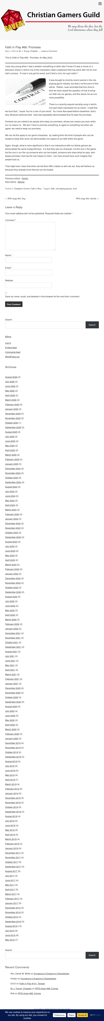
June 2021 (10, 660)
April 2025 (10, 450)
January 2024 (11, 518)
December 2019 (13, 743)
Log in (8, 343)
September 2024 (13, 482)
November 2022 (13, 582)
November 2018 (13, 802)
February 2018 (12, 843)
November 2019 (13, 747)
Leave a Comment (49, 51)
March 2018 (11, 839)
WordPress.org (12, 356)
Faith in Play (36, 188)
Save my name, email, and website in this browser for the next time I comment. (42, 296)
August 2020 (11, 706)
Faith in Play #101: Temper (32, 983)
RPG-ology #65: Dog (15, 198)
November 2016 (13, 912)
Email (8, 267)
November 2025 (13, 418)
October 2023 (11, 532)
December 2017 (13, 852)
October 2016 (11, 916)
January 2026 (11, 409)
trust (75, 188)
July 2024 (9, 491)
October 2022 (11, 587)
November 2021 (13, 637)
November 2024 (13, 473)
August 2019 (11, 761)
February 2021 (12, 679)
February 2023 (12, 569)
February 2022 (12, 624)
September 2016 (13, 921)
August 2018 (11, 816)
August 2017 (11, 871)
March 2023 (11, 564)
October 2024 (11, 477)
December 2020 (13, 688)
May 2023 (10, 555)
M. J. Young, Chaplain (21, 988)
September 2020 (13, 701)
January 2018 (11, 848)
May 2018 (10, 830)
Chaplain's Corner (22, 188)
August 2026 (11, 377)
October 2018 (11, 807)
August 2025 (11, 431)
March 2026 (11, 399)
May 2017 (10, 884)
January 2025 (11, 463)
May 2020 (10, 720)
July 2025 (9, 436)
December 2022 (13, 578)
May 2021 (10, 665)
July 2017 (9, 875)
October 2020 (11, 697)
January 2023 (11, 573)
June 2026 (10, 386)
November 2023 (13, 528)
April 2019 (10, 779)
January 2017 (11, 903)
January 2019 (11, 793)
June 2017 (10, 880)
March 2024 (11, 509)
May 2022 (10, 610)
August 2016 (11, 926)
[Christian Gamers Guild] (52, 30)
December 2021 (13, 633)
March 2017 (11, 894)
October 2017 (11, 862)
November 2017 (13, 857)
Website (9, 280)
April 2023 (10, 560)
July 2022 (9, 601)
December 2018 (13, 797)
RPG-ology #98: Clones (46, 988)
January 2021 (11, 683)
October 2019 (11, 752)
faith (53, 188)
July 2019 (9, 765)
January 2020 (11, 738)
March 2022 (11, 619)
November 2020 (13, 692)
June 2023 (10, 550)
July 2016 (9, 930)
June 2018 (10, 825)
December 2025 (13, 413)
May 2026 (10, 390)
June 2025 (10, 441)
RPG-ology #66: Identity (87, 198)
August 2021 (11, 651)
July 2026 (9, 381)
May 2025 (10, 445)
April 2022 (10, 614)
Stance (21, 181)
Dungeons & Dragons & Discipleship (51, 973)
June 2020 (10, 715)
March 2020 (11, 729)
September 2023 (13, 537)
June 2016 (10, 935)
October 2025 (11, 422)
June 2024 (10, 496)
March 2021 (11, 674)
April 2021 (10, 669)
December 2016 (13, 907)
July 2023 (9, 546)
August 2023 (11, 541)
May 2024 (10, 500)
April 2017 (10, 889)
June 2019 (10, 770)
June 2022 (10, 605)
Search (8, 319)
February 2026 (12, 404)
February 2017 (12, 898)
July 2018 (9, 820)
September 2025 (13, 427)
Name (8, 255)
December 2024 (13, 468)
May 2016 (10, 939)
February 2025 (12, 459)
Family (25, 178)
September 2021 (13, 647)
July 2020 (9, 711)
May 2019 (10, 775)
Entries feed (11, 347)
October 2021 (11, 642)
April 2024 (10, 505)
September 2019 (13, 756)
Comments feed (12, 352)
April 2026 (10, 395)
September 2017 (13, 866)
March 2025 (11, 454)
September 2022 (13, 592)
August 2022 (11, 596)
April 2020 (10, 724)
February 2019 (12, 788)
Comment (10, 220)
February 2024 (12, 514)
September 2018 (13, 811)
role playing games (64, 188)
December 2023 (13, 523)
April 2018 (10, 834)
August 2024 (11, 486)
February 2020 (12, 733)
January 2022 (11, 628)
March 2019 (11, 784)
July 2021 (9, 656)
